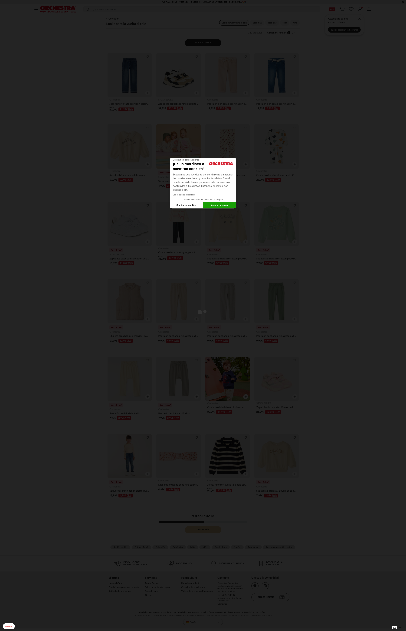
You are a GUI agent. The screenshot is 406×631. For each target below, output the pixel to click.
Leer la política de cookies (184, 195)
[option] (400, 627)
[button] (9, 626)
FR (400, 627)
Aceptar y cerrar (219, 205)
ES (394, 627)
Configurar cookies (186, 205)
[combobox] (394, 627)
